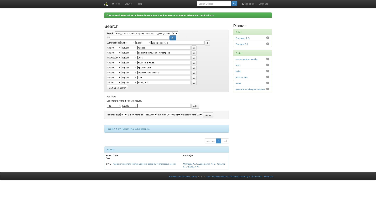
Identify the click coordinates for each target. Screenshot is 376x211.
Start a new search (117, 87)
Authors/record (188, 114)
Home (117, 3)
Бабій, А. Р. (193, 166)
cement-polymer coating (247, 59)
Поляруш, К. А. (190, 163)
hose (238, 65)
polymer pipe (242, 77)
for (108, 37)
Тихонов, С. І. (242, 43)
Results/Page (113, 114)
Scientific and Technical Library (183, 176)
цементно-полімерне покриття (250, 89)
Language (263, 3)
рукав (238, 83)
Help (140, 3)
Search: (110, 33)
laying (238, 71)
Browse (128, 3)
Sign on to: (249, 3)
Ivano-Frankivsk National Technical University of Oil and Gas (234, 176)
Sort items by (136, 114)
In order (162, 114)
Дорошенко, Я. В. (207, 163)
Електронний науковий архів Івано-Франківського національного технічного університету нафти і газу (160, 15)
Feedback (268, 176)
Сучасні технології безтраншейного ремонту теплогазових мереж (144, 163)
